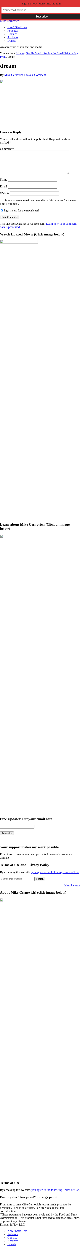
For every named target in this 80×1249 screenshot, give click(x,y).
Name (3, 179)
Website (4, 193)
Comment (7, 148)
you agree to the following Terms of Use (55, 872)
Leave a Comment (35, 75)
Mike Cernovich (9, 21)
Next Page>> (72, 885)
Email (3, 186)
